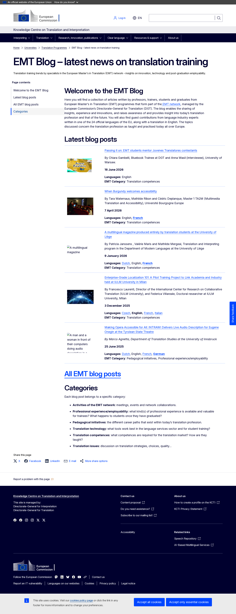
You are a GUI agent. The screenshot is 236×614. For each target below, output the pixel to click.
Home (16, 47)
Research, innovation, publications (78, 37)
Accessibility (128, 532)
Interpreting (20, 37)
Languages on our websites (63, 583)
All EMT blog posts (26, 104)
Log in (122, 18)
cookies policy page (81, 600)
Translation (42, 37)
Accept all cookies (149, 602)
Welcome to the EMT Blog (30, 90)
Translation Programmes (54, 47)
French (148, 313)
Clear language (116, 37)
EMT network (171, 104)
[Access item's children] (30, 37)
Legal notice (128, 583)
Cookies (89, 583)
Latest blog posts (24, 97)
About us (173, 37)
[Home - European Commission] (39, 16)
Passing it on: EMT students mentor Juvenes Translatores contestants (151, 150)
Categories (20, 111)
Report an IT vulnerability (27, 583)
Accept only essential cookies (189, 602)
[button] (17, 461)
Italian (158, 313)
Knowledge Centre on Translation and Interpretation (46, 496)
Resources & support (146, 37)
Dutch (126, 263)
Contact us (98, 577)
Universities (30, 47)
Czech (126, 313)
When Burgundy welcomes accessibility (131, 191)
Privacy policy (108, 583)
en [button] (140, 18)
